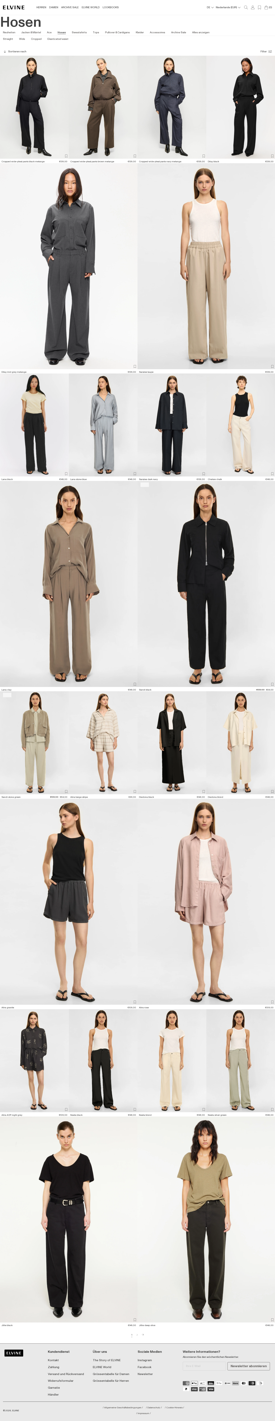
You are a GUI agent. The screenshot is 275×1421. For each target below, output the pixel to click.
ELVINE (15, 1410)
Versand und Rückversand (66, 1374)
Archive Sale (178, 32)
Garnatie (54, 1388)
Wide (22, 39)
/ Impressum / (143, 1413)
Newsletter (145, 1374)
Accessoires (157, 32)
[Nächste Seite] (142, 1335)
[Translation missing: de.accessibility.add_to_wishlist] (66, 156)
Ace (49, 32)
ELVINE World (102, 1367)
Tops (96, 32)
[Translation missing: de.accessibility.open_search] (246, 7)
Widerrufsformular (61, 1381)
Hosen (62, 32)
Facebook (144, 1367)
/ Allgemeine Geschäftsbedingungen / (123, 1407)
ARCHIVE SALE (70, 7)
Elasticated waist (58, 39)
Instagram (145, 1360)
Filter (264, 51)
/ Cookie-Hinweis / (174, 1407)
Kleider (140, 32)
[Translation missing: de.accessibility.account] (252, 7)
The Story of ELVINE (107, 1360)
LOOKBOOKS (111, 7)
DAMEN (53, 7)
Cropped (36, 39)
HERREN (41, 7)
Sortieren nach (17, 51)
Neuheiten (9, 32)
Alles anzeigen (201, 32)
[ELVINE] (14, 8)
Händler (53, 1395)
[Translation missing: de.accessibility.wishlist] (259, 7)
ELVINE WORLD (91, 7)
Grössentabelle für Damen (111, 1374)
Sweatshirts (79, 32)
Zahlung (53, 1367)
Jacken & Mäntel (31, 32)
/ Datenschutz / (154, 1407)
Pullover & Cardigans (117, 32)
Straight (8, 39)
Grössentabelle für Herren (111, 1381)
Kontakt (53, 1360)
